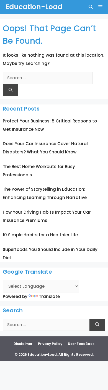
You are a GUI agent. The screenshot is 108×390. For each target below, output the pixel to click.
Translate (49, 296)
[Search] (10, 90)
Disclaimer (23, 343)
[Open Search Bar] (91, 7)
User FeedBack (81, 343)
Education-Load (34, 7)
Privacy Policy (50, 343)
